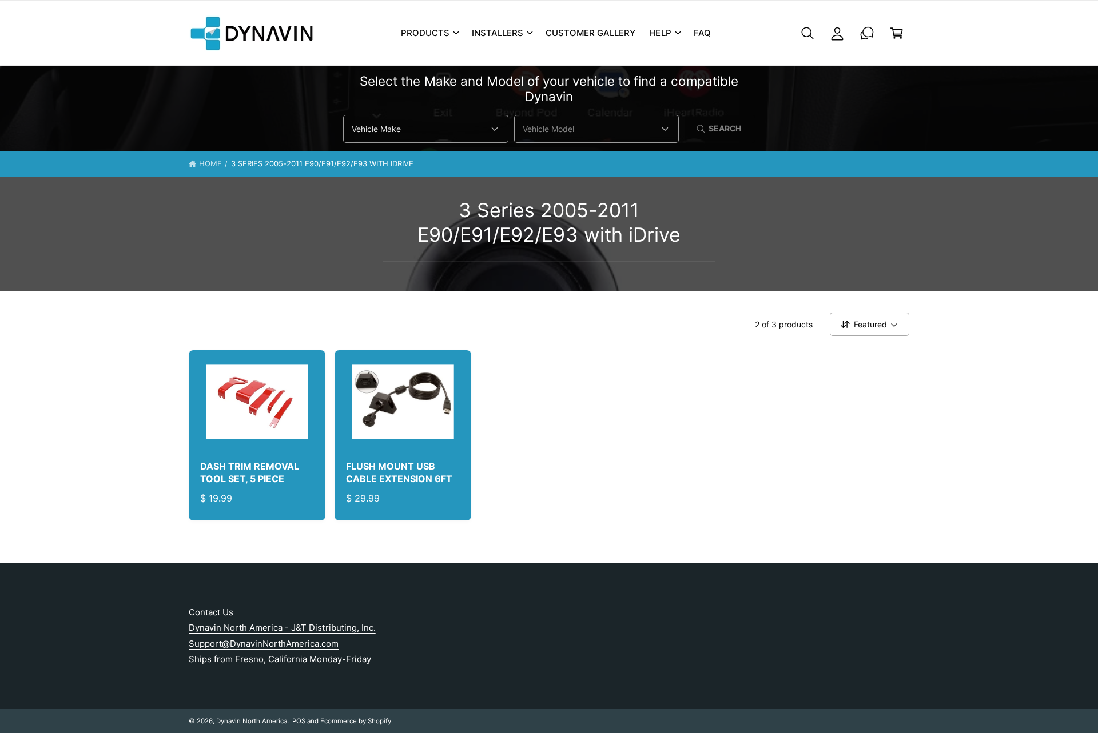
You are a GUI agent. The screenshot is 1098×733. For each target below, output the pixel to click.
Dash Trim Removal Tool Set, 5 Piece (249, 472)
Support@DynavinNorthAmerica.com (264, 643)
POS (298, 721)
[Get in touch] (867, 33)
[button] (429, 33)
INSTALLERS (497, 32)
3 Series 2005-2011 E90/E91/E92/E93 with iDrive (322, 163)
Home (210, 163)
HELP (660, 32)
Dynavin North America (251, 721)
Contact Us (211, 612)
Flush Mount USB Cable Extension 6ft (399, 472)
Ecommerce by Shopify (355, 721)
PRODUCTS (425, 32)
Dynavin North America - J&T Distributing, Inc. (282, 627)
